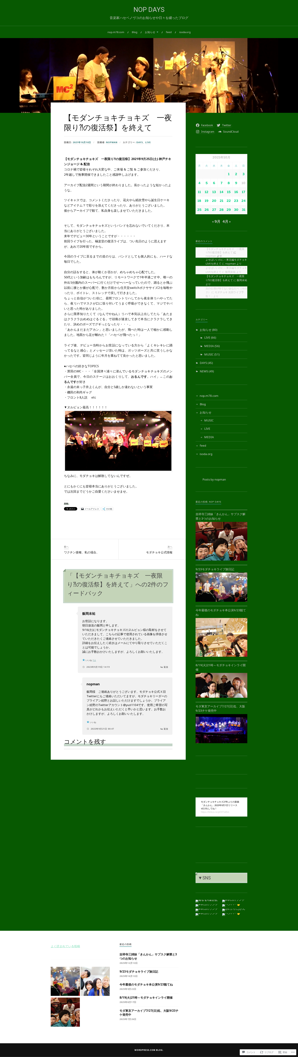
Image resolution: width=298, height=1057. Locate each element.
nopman (111, 142)
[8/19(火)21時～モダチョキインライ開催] (221, 698)
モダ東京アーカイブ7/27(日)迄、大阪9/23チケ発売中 (149, 1013)
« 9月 (216, 221)
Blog (134, 32)
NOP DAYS (149, 9)
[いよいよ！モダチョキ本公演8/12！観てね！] (95, 982)
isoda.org (185, 32)
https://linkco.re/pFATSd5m (215, 811)
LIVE (148, 142)
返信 (166, 667)
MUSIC (209, 354)
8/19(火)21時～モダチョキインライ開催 (146, 997)
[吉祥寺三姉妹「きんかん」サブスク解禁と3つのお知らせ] (221, 561)
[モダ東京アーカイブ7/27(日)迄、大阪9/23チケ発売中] (221, 743)
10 (243, 183)
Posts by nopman (214, 479)
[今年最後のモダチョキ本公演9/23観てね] (221, 657)
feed (169, 32)
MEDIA (209, 346)
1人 (94, 660)
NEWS (204, 371)
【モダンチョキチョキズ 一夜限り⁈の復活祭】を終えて (225, 250)
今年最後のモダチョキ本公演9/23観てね (146, 984)
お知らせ (150, 32)
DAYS (139, 142)
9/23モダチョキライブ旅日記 (215, 569)
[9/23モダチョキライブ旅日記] (221, 602)
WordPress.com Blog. (149, 1050)
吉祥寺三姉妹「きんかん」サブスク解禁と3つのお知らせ (148, 956)
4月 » (226, 221)
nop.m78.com (115, 32)
